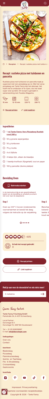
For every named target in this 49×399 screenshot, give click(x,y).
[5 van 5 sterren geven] (23, 237)
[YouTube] (24, 377)
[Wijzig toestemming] (4, 391)
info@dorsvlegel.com (18, 332)
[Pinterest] (15, 377)
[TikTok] (34, 377)
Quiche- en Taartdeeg (12, 359)
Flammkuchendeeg (11, 356)
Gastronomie (8, 367)
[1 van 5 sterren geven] (7, 237)
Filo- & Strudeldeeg (11, 362)
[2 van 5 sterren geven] (11, 237)
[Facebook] (43, 377)
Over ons (6, 340)
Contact (6, 342)
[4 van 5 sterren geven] (19, 237)
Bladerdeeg (8, 351)
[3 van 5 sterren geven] (15, 237)
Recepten (12, 64)
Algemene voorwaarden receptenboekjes (24, 391)
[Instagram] (5, 377)
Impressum (16, 387)
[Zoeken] (45, 3)
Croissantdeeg (9, 364)
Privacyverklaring (29, 387)
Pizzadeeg (7, 353)
